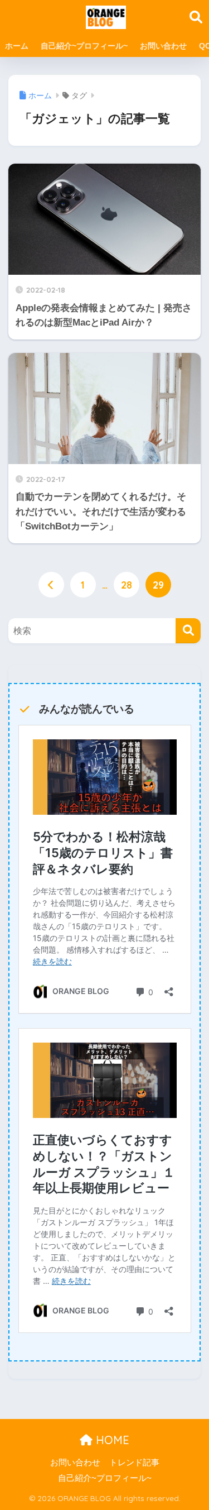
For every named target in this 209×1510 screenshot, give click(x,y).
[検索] (188, 630)
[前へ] (51, 585)
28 (126, 585)
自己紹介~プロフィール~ (84, 45)
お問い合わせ (163, 45)
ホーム (16, 45)
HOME (111, 1440)
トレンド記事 (134, 1462)
